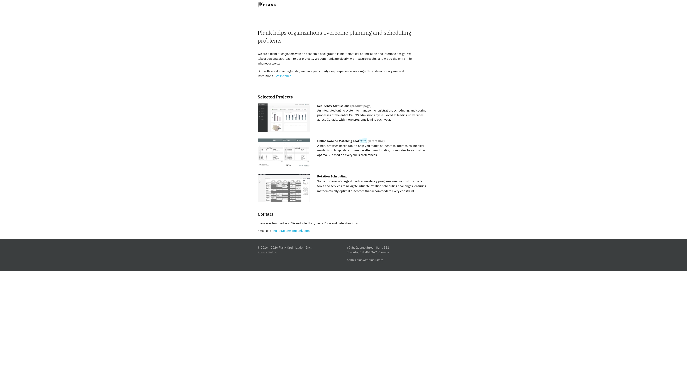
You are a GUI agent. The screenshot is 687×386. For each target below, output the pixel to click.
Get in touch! (283, 76)
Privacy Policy (267, 252)
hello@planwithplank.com (291, 230)
